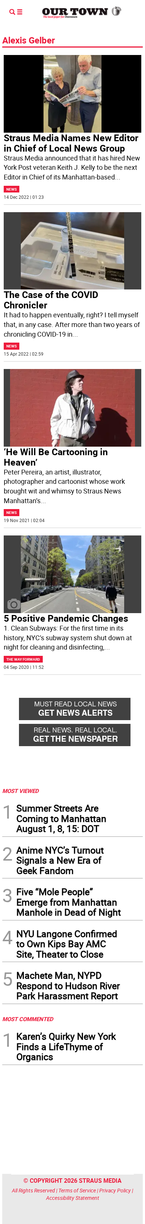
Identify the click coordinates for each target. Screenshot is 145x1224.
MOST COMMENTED (27, 1019)
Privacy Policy (115, 1190)
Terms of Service (77, 1190)
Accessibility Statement (72, 1197)
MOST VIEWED (20, 790)
